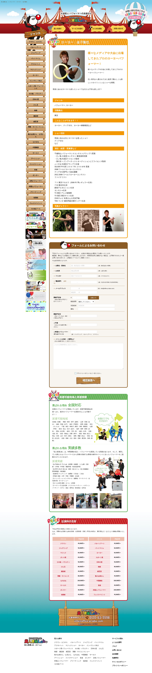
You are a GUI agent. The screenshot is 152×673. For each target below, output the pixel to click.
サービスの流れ (117, 638)
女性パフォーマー (36, 181)
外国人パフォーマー (36, 186)
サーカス (36, 153)
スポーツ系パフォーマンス (36, 87)
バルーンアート (35, 47)
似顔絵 (36, 197)
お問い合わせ (116, 650)
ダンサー (36, 175)
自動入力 (93, 298)
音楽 (35, 170)
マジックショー (35, 69)
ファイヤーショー (36, 164)
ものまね (36, 142)
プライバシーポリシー (83, 373)
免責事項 (115, 658)
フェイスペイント (36, 203)
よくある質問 (116, 642)
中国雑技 (36, 147)
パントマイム (35, 58)
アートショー (35, 158)
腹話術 (36, 116)
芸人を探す (58, 638)
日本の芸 (36, 99)
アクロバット (35, 64)
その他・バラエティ (36, 94)
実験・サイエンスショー (36, 128)
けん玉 (36, 105)
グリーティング (35, 192)
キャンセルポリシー (119, 662)
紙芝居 (36, 121)
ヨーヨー (36, 75)
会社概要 (115, 654)
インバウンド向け (36, 81)
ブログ (114, 646)
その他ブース (35, 209)
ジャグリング (35, 53)
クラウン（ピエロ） (36, 42)
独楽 (35, 110)
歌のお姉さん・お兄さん (36, 135)
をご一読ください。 (89, 373)
